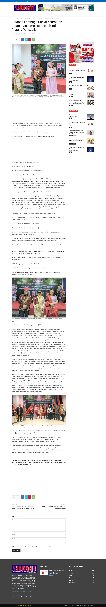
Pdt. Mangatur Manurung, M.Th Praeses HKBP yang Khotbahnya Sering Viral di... (76, 132)
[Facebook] (83, 1)
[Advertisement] (39, 112)
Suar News (71, 605)
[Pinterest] (29, 39)
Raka (27, 605)
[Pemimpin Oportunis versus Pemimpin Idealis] (90, 117)
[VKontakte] (91, 1)
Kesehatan (48, 14)
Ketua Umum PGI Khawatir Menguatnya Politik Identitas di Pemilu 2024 (54, 507)
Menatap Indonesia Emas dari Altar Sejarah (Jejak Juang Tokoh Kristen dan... (77, 70)
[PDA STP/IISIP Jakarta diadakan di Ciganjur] (90, 95)
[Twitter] (85, 1)
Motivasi (79, 14)
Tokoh (41, 14)
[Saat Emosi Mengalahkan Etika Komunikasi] (90, 87)
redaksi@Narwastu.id (24, 592)
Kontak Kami (90, 605)
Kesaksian (33, 14)
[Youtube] (93, 1)
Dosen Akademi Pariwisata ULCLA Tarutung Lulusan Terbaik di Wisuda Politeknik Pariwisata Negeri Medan (23, 508)
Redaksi (77, 605)
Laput (18, 14)
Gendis (29, 605)
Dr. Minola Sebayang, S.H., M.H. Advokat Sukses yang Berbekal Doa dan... (77, 140)
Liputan (71, 96)
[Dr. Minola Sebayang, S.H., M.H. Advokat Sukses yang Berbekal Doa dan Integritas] (90, 141)
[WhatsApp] (33, 39)
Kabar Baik (26, 14)
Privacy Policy (83, 605)
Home (13, 18)
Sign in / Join (26, 1)
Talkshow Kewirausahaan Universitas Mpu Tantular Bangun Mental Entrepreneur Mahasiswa (76, 102)
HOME (14, 14)
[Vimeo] (88, 1)
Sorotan (62, 14)
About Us (66, 605)
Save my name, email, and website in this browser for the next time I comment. (36, 547)
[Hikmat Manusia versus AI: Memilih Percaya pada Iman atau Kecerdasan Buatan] (90, 79)
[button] (92, 14)
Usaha (72, 14)
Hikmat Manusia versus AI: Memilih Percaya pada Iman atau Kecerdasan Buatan (77, 79)
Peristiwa (55, 14)
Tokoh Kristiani (73, 135)
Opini (68, 14)
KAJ (32, 605)
